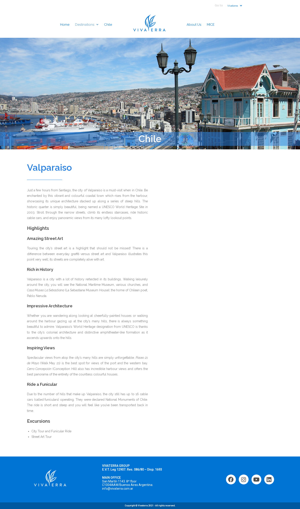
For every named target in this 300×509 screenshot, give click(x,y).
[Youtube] (256, 479)
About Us (194, 25)
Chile (108, 25)
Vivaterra (232, 5)
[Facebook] (231, 479)
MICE (211, 25)
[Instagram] (244, 479)
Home (64, 25)
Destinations (84, 25)
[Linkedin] (269, 479)
